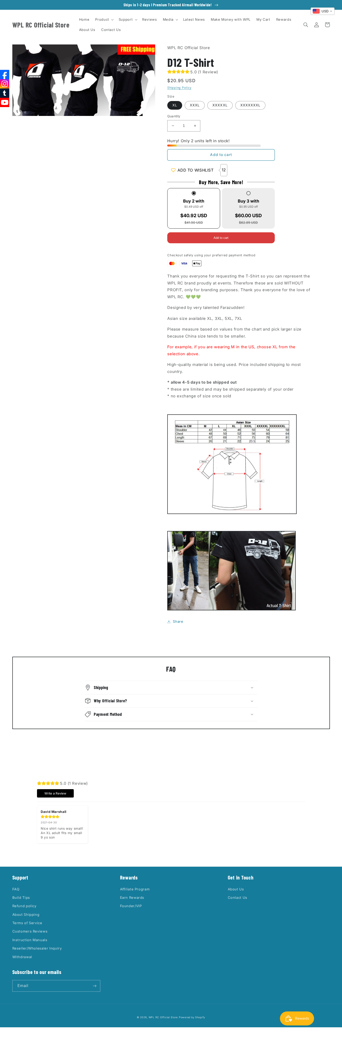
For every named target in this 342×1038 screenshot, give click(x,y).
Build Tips (21, 898)
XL (174, 105)
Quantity (173, 116)
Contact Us (237, 898)
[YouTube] (4, 102)
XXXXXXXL (250, 105)
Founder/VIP (131, 906)
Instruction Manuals (29, 940)
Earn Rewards (132, 898)
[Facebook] (4, 74)
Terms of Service (27, 923)
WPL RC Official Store (163, 1017)
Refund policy (24, 906)
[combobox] (323, 11)
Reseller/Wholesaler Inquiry (37, 948)
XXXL (195, 105)
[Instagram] (4, 83)
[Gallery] (83, 80)
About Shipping (26, 915)
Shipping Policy (179, 87)
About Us (236, 889)
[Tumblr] (4, 93)
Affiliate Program (135, 889)
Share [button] (178, 621)
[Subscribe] (94, 985)
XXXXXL (219, 105)
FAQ (16, 889)
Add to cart (221, 238)
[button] (104, 19)
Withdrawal (22, 957)
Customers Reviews (30, 931)
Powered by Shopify (192, 1017)
